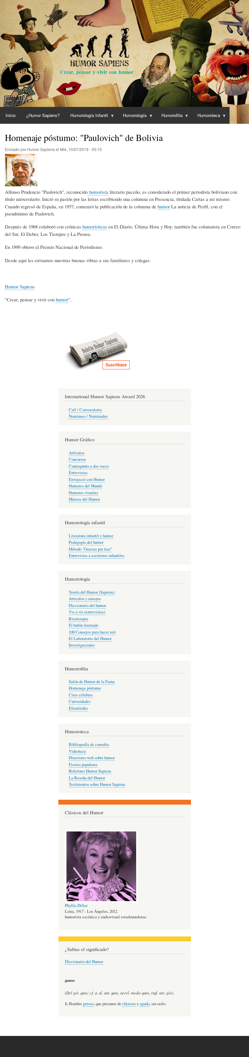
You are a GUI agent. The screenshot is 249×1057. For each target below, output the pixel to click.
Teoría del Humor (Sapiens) (91, 592)
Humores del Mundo (85, 486)
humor (164, 206)
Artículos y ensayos (85, 598)
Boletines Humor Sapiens (90, 771)
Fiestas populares (83, 764)
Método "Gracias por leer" (90, 549)
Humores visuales (83, 492)
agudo (144, 1003)
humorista (98, 192)
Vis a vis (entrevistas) (87, 612)
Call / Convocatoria (85, 409)
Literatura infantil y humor (91, 536)
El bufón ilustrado (83, 625)
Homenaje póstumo (85, 688)
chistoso (129, 1003)
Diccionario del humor (87, 605)
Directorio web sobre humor (92, 758)
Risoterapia (78, 618)
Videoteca (77, 751)
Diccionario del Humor (84, 961)
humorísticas (94, 226)
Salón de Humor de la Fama (92, 681)
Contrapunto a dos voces (89, 466)
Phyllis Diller (76, 905)
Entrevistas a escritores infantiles (96, 555)
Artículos (76, 453)
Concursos (77, 459)
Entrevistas (78, 472)
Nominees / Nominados (88, 416)
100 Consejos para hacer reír (92, 632)
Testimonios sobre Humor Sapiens (97, 784)
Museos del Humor (84, 499)
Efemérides (78, 708)
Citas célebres (81, 695)
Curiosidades (79, 701)
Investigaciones (82, 645)
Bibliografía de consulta (89, 744)
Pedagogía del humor (86, 542)
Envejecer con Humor (87, 479)
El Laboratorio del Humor (90, 638)
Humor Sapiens (20, 286)
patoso (88, 1003)
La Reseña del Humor (87, 778)
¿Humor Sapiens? (43, 115)
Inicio (11, 115)
